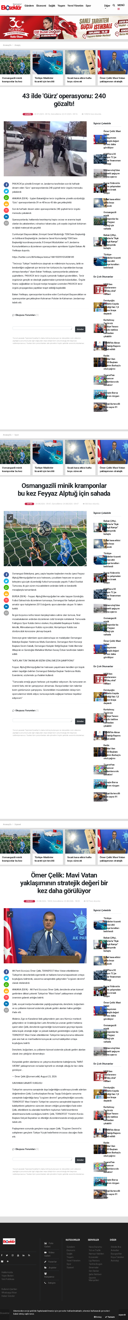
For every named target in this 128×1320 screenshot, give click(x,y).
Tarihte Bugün (95, 1264)
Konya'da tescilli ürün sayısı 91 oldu (111, 407)
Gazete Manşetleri (94, 1279)
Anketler (115, 1250)
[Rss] (30, 1255)
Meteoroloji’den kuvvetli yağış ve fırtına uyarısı (111, 173)
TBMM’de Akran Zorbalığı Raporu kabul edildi (112, 346)
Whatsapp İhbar (9, 1292)
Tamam (111, 1317)
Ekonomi (41, 5)
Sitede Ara (116, 1247)
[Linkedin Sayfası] (25, 1255)
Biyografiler (116, 1254)
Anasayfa (7, 45)
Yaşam (61, 5)
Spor (88, 5)
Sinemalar (94, 1267)
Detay (99, 1317)
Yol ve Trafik (95, 1250)
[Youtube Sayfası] (19, 1255)
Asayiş (17, 45)
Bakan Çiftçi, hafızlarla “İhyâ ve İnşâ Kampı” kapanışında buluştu (110, 241)
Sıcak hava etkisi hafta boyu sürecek (111, 202)
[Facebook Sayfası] (3, 1255)
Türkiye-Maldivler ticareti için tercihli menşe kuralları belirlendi (112, 261)
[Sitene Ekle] (9, 1261)
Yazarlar (52, 1261)
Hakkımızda (7, 1272)
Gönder (80, 329)
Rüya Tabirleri (117, 1257)
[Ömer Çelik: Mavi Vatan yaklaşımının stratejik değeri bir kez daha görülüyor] (45, 935)
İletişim (51, 1283)
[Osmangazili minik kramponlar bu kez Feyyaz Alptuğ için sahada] (45, 538)
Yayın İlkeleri (7, 1275)
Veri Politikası (8, 1279)
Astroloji (115, 1260)
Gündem (29, 5)
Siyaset (18, 824)
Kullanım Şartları (9, 1289)
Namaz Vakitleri (96, 1254)
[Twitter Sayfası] (8, 1255)
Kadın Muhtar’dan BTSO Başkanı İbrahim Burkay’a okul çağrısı (112, 362)
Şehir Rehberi (95, 1274)
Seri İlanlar (94, 1271)
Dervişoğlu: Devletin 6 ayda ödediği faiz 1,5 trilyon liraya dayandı (111, 307)
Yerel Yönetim (75, 5)
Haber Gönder (8, 1296)
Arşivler (52, 1267)
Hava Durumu (95, 1247)
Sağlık (52, 5)
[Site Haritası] (3, 1261)
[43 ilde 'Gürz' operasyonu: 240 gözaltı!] (45, 148)
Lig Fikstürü (94, 1260)
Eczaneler (93, 1257)
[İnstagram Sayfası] (14, 1255)
